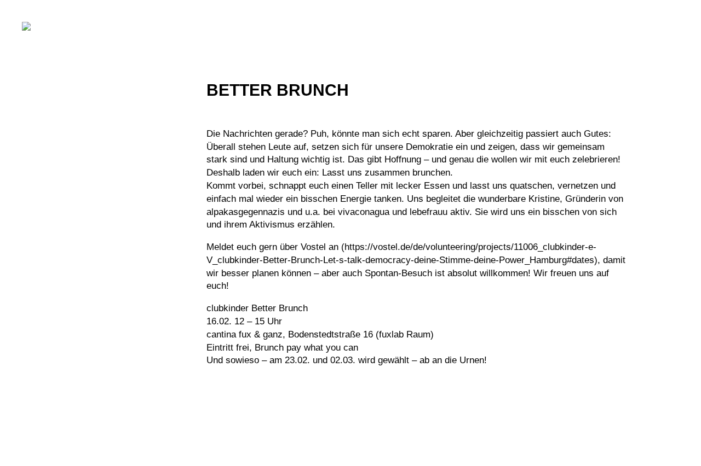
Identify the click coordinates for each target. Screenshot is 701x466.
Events (43, 237)
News (38, 209)
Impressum (42, 387)
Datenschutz (46, 405)
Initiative (49, 127)
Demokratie (58, 154)
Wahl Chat (54, 292)
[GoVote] (57, 26)
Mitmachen (55, 182)
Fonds (41, 265)
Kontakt (38, 424)
